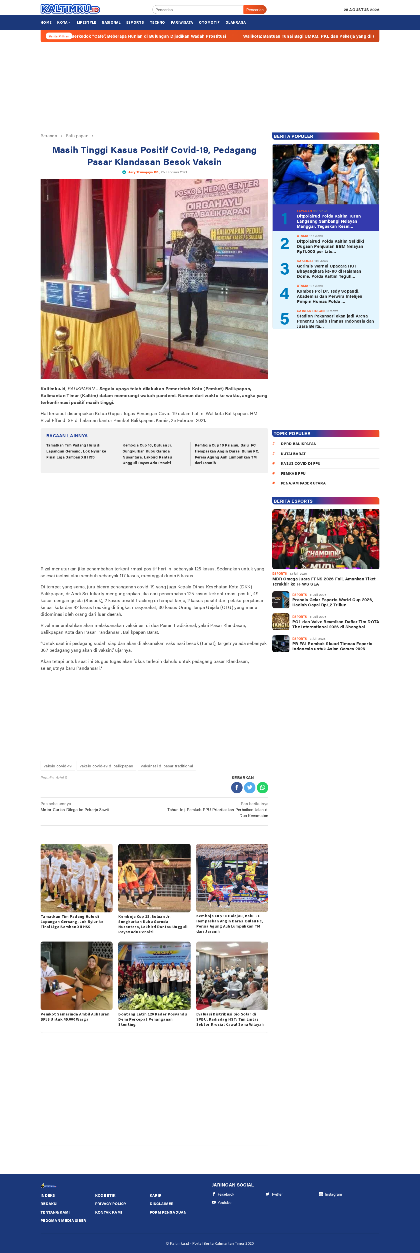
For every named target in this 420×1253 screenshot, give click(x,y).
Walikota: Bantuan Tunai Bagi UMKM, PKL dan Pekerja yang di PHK (263, 36)
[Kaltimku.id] (71, 9)
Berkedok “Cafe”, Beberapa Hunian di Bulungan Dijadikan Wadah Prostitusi (100, 36)
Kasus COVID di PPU (300, 463)
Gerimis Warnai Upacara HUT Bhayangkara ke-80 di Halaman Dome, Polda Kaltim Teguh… (329, 271)
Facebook (226, 1194)
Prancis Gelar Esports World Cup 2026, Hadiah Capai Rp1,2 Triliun (332, 602)
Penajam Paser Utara (303, 483)
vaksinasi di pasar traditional (167, 766)
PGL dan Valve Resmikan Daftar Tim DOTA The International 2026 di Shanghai (335, 624)
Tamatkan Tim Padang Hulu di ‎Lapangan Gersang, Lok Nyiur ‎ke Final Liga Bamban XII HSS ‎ (76, 451)
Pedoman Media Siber (63, 1220)
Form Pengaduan (168, 1212)
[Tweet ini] (249, 787)
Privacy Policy (110, 1203)
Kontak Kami (108, 1212)
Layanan (304, 210)
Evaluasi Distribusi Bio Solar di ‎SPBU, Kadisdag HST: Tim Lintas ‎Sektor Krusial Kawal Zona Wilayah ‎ (230, 1019)
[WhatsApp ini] (262, 787)
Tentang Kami (55, 1212)
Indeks (48, 1195)
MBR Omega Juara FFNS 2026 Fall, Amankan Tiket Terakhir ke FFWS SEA (324, 581)
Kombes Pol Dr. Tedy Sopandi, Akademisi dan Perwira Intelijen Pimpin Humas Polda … (329, 295)
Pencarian (255, 9)
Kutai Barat (293, 453)
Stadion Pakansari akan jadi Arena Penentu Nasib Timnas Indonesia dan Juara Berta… (335, 321)
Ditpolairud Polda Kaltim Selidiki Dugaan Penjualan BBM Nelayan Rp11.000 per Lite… (330, 246)
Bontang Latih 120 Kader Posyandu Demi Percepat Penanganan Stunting (152, 1019)
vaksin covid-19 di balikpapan (106, 766)
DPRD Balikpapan (299, 443)
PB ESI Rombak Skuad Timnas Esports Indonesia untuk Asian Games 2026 (332, 646)
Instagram (333, 1194)
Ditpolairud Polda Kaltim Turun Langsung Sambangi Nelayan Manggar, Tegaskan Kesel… (329, 221)
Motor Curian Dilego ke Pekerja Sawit (75, 806)
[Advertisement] (210, 87)
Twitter (277, 1194)
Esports (279, 573)
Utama (303, 236)
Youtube (224, 1202)
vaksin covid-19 (58, 766)
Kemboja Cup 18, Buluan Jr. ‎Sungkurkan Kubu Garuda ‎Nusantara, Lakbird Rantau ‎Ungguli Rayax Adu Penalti (148, 453)
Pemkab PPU (293, 473)
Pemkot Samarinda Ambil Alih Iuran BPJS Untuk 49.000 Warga (75, 1016)
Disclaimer (162, 1203)
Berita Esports (293, 501)
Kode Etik (105, 1195)
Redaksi (49, 1203)
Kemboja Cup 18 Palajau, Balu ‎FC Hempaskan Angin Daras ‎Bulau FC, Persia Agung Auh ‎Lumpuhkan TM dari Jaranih (227, 453)
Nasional (305, 260)
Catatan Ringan (311, 310)
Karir (156, 1195)
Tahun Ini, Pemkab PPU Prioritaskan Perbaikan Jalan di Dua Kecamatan (217, 809)
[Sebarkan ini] (237, 787)
